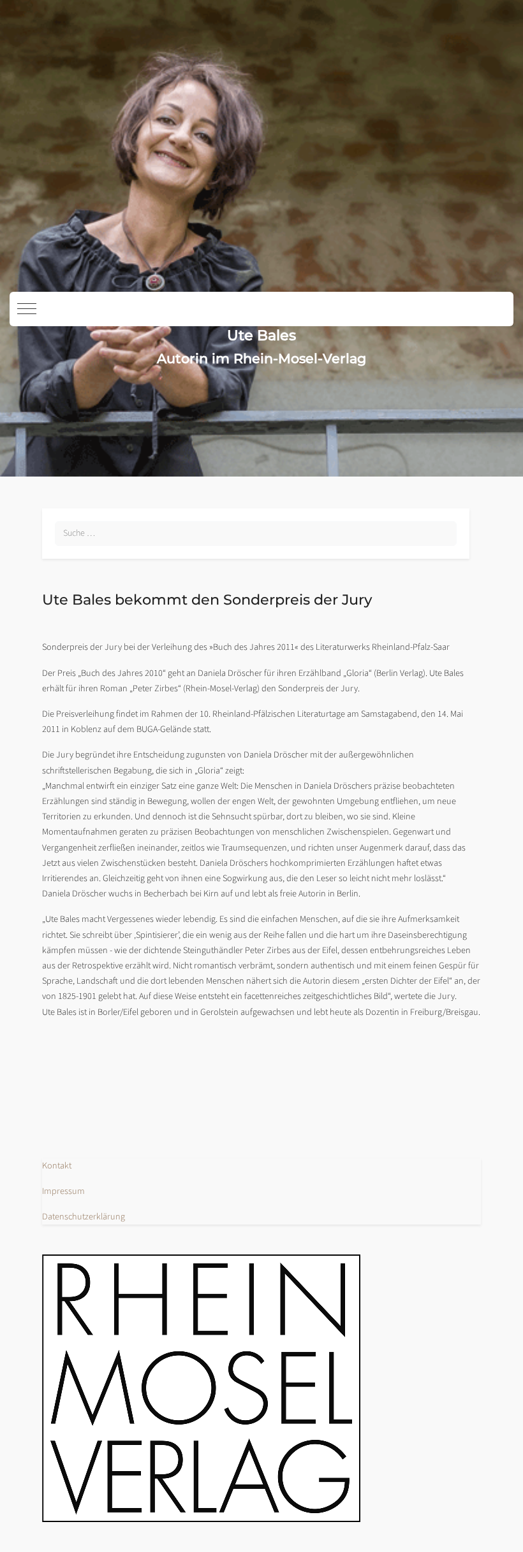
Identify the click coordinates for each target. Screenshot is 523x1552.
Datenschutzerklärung (83, 1216)
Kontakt (56, 1165)
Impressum (63, 1191)
